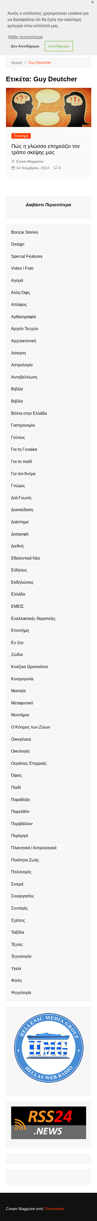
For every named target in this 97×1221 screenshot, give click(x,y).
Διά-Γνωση (21, 498)
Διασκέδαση (22, 510)
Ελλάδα (18, 594)
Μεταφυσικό (22, 703)
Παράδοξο (20, 799)
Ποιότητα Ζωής (25, 860)
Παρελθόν (20, 811)
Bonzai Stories (24, 232)
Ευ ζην (17, 642)
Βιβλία (17, 389)
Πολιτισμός (21, 872)
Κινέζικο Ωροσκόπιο (29, 667)
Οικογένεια (21, 739)
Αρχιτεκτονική (23, 341)
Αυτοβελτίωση (24, 377)
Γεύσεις (18, 437)
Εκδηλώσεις (22, 582)
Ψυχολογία (21, 992)
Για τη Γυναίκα (24, 449)
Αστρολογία (22, 365)
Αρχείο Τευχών (24, 328)
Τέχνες (17, 944)
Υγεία (16, 968)
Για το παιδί (21, 461)
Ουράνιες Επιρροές (29, 763)
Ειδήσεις (19, 570)
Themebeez (54, 1208)
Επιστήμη (21, 136)
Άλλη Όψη (20, 292)
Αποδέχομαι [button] (59, 46)
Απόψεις (19, 304)
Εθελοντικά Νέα (25, 558)
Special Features (26, 256)
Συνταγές (19, 908)
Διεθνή (17, 546)
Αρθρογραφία (23, 317)
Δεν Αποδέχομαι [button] (25, 46)
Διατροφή (19, 534)
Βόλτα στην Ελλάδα (29, 413)
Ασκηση (18, 353)
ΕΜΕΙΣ (17, 606)
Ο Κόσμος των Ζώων (30, 727)
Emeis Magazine (29, 161)
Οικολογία (20, 751)
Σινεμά (17, 884)
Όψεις (16, 775)
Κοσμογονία (22, 679)
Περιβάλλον (22, 824)
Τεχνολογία (21, 956)
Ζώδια (17, 654)
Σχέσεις (18, 920)
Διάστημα (19, 522)
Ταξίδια (17, 932)
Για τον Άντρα (23, 474)
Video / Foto (22, 268)
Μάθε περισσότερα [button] (25, 37)
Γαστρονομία (23, 425)
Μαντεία (18, 691)
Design (17, 244)
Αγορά (17, 280)
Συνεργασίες (22, 896)
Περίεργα (19, 835)
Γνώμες (18, 485)
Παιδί (16, 787)
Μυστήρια (20, 715)
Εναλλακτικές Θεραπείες (33, 618)
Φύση (16, 980)
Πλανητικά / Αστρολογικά (33, 848)
